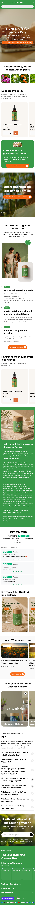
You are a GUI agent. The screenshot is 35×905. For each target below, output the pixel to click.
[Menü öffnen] (2, 2)
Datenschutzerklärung (25, 841)
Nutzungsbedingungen (8, 841)
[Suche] (31, 7)
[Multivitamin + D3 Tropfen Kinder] (14, 113)
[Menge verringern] (5, 133)
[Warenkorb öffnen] (32, 2)
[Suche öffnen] (29, 2)
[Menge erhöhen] (11, 133)
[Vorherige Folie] (31, 212)
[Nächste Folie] (33, 212)
